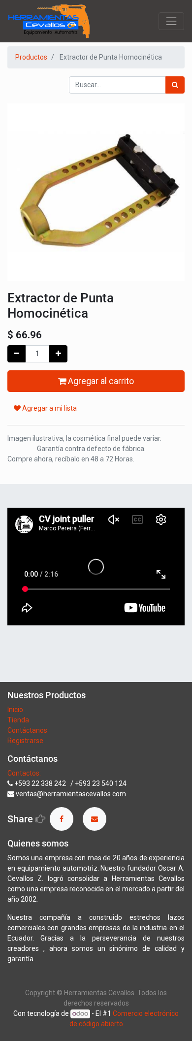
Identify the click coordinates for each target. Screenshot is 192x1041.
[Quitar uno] (16, 353)
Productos (31, 57)
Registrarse (25, 741)
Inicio (15, 710)
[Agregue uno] (58, 353)
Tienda (19, 720)
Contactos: (24, 773)
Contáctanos (27, 730)
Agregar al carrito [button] (100, 381)
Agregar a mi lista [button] (49, 408)
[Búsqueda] (175, 85)
